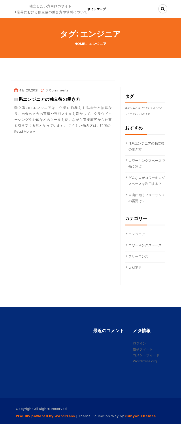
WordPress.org (145, 361)
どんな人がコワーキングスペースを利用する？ (146, 180)
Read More (23, 131)
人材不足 (145, 113)
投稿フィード (143, 349)
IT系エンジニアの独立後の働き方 (47, 99)
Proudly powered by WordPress (45, 416)
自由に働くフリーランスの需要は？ (146, 198)
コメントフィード (146, 355)
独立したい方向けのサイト (50, 6)
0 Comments (57, 90)
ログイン (139, 343)
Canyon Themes (140, 416)
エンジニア (131, 108)
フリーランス (132, 113)
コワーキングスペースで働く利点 (146, 163)
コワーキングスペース (150, 108)
